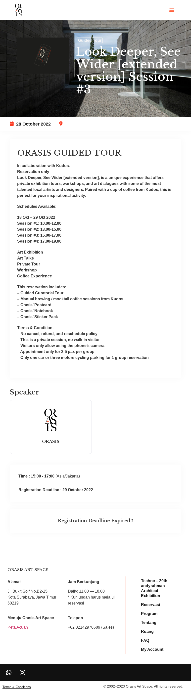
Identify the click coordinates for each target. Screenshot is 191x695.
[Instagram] (22, 672)
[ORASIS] (50, 431)
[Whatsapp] (8, 672)
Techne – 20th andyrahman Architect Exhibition (154, 588)
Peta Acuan (17, 627)
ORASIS (50, 441)
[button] (172, 10)
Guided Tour (89, 40)
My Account (152, 649)
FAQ (145, 640)
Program (149, 613)
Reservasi (150, 605)
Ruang (147, 631)
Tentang (148, 622)
